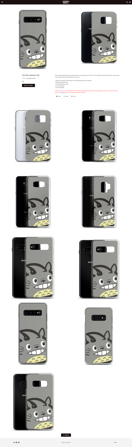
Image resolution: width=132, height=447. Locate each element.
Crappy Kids (68, 442)
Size (24, 78)
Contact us (63, 92)
